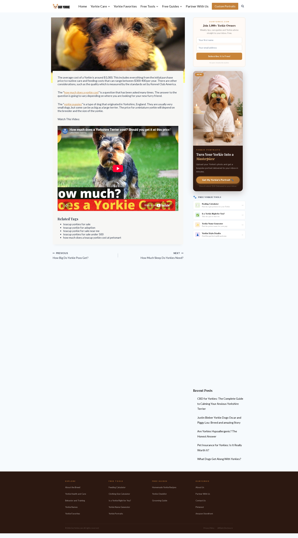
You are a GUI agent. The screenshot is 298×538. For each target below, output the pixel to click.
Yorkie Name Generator (119, 507)
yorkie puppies (73, 104)
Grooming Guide (159, 500)
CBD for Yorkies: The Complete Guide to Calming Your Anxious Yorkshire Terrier (220, 403)
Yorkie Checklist (159, 494)
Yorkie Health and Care (75, 494)
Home (82, 6)
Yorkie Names (71, 507)
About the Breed (72, 487)
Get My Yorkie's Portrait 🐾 (218, 180)
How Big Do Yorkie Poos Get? (70, 255)
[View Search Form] (242, 6)
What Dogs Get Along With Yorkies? (219, 459)
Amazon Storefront (204, 513)
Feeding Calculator (117, 487)
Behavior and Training (75, 500)
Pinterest (200, 507)
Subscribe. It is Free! (219, 56)
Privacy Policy (208, 528)
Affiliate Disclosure (225, 528)
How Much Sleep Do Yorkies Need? (161, 255)
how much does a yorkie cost (81, 92)
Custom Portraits (225, 6)
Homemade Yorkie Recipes (164, 487)
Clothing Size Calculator (119, 494)
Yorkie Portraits (116, 513)
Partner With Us (197, 6)
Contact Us (201, 500)
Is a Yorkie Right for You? (120, 500)
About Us (200, 487)
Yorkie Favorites (125, 6)
